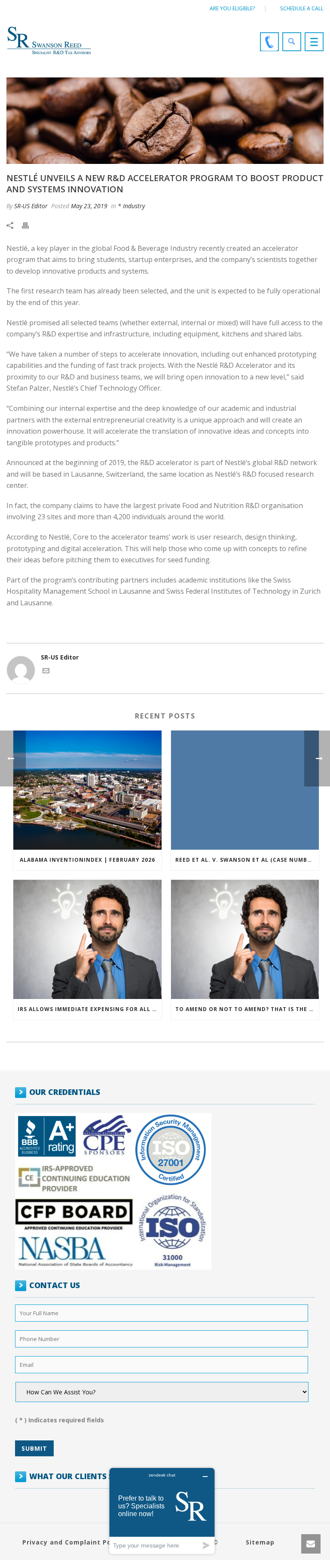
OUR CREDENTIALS (64, 1092)
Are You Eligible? (232, 8)
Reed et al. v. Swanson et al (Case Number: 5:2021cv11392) (247, 859)
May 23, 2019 (89, 206)
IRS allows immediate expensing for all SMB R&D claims (90, 1009)
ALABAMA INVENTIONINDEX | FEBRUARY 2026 (87, 859)
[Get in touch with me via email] (46, 672)
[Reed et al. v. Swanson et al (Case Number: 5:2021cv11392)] (245, 790)
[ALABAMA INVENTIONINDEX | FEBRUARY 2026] (87, 790)
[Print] (29, 225)
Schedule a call (302, 8)
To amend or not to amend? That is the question (247, 1009)
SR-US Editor (31, 206)
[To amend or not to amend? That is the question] (245, 939)
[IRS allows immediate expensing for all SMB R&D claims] (87, 939)
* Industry (131, 206)
